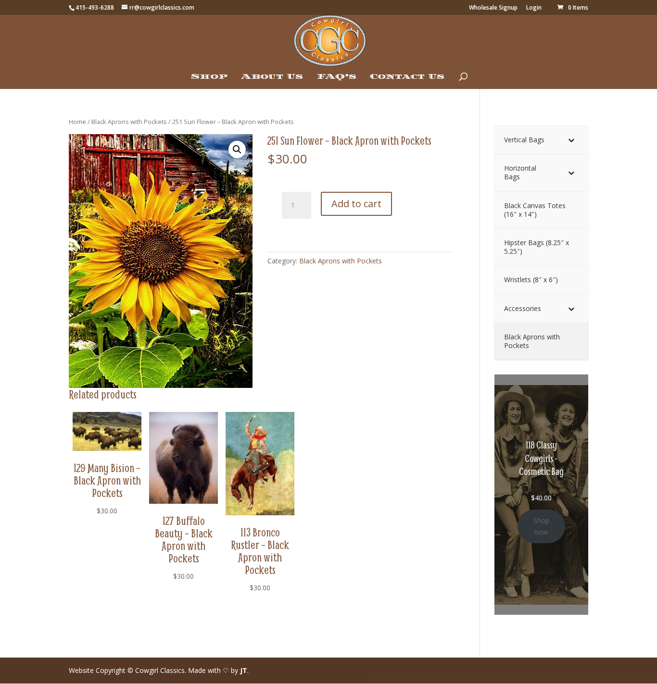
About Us (272, 77)
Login (534, 8)
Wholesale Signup (493, 8)
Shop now (541, 526)
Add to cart (356, 203)
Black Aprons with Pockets (129, 121)
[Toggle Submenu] (571, 140)
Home (77, 121)
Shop (209, 77)
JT (243, 670)
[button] (237, 149)
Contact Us (407, 77)
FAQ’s (336, 77)
